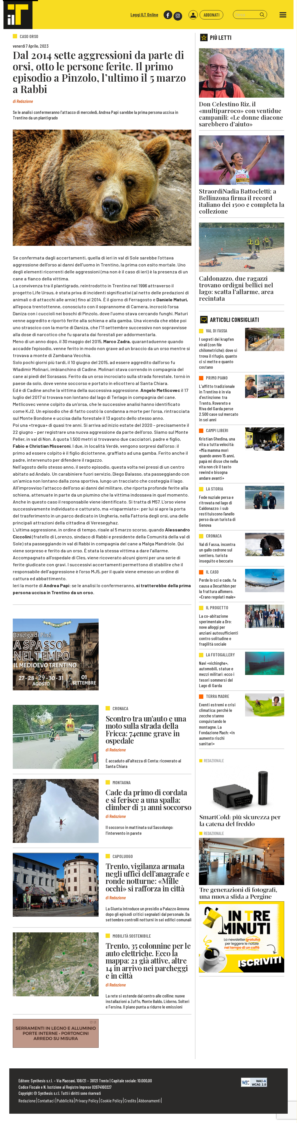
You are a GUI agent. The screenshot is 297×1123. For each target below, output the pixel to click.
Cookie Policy (111, 1100)
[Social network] (167, 15)
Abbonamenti (149, 1100)
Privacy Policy (86, 1100)
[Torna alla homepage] (17, 14)
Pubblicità (65, 1100)
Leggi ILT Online (144, 14)
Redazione (27, 1100)
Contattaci (46, 1100)
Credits (130, 1100)
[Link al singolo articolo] (56, 737)
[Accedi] (193, 14)
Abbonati (212, 14)
